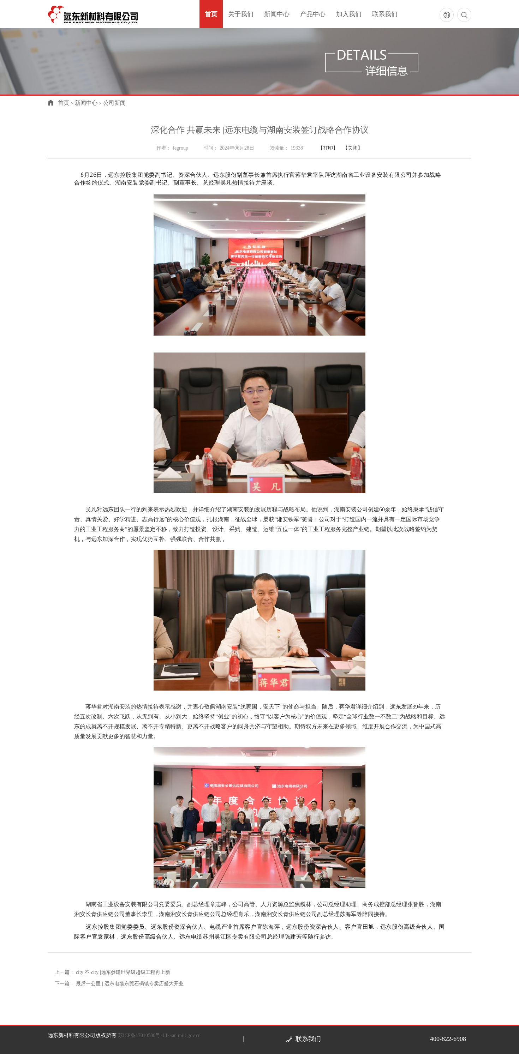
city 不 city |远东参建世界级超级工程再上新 (123, 972)
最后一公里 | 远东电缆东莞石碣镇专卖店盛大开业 (130, 983)
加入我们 (349, 14)
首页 (211, 14)
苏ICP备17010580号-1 (142, 1035)
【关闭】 (353, 148)
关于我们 (240, 14)
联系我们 (385, 14)
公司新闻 (114, 103)
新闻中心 (277, 14)
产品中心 (313, 14)
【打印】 (328, 148)
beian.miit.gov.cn (183, 1035)
